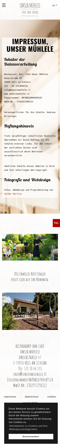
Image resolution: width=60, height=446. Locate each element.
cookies (51, 397)
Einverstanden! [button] (31, 436)
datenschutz (32, 397)
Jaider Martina (13, 193)
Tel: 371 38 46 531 (30, 368)
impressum (10, 397)
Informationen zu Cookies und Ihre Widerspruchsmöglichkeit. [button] (28, 427)
